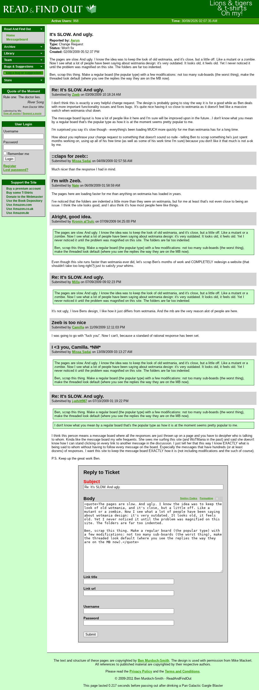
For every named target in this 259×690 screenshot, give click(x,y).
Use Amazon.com (19, 205)
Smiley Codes (188, 498)
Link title (90, 577)
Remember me (18, 154)
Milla (76, 282)
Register (9, 166)
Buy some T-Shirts (19, 192)
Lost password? (15, 170)
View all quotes (12, 113)
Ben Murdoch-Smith (153, 660)
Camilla (78, 327)
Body (89, 498)
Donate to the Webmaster (24, 197)
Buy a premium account (23, 188)
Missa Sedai (81, 161)
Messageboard (17, 39)
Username (10, 131)
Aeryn (75, 40)
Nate (75, 185)
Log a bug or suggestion (23, 73)
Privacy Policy (141, 671)
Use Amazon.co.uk (19, 209)
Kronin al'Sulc (83, 221)
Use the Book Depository (24, 201)
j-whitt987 (79, 401)
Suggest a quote (32, 113)
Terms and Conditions (182, 671)
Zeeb (76, 94)
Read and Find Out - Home (76, 8)
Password (10, 142)
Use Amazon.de (17, 213)
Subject (91, 481)
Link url (89, 588)
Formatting (206, 498)
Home (10, 35)
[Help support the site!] (231, 8)
